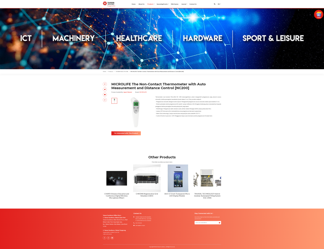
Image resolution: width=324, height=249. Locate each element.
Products (110, 71)
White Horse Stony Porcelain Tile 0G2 (177, 195)
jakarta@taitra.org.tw (140, 225)
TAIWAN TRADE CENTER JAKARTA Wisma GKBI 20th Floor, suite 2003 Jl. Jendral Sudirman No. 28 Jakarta (143, 218)
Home (104, 71)
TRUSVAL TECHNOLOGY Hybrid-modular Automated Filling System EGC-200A (147, 196)
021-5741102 (139, 223)
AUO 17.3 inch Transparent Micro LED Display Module (116, 195)
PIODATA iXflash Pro (207, 194)
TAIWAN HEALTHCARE (122, 71)
